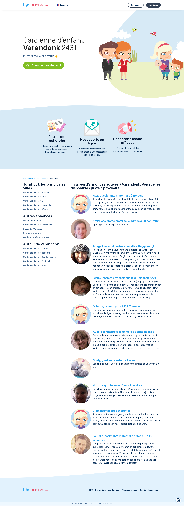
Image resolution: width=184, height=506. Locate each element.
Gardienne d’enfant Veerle (35, 248)
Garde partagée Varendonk (36, 237)
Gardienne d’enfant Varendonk (37, 224)
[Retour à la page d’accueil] (35, 5)
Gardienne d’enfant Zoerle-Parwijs (39, 257)
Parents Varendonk (32, 233)
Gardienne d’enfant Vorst (35, 265)
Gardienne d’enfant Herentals (37, 205)
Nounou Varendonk (32, 220)
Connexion (136, 5)
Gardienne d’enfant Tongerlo (36, 252)
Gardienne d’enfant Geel (34, 196)
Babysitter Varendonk (33, 229)
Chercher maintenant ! (46, 65)
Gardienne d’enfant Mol (34, 201)
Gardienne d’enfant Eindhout (36, 261)
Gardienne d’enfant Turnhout (36, 192)
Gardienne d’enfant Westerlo (36, 209)
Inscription (153, 5)
